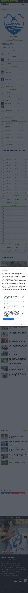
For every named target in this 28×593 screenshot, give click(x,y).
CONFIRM (8, 319)
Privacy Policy (22, 323)
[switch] (23, 297)
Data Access (14, 323)
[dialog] (14, 296)
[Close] (25, 269)
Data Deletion (6, 323)
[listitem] (14, 294)
